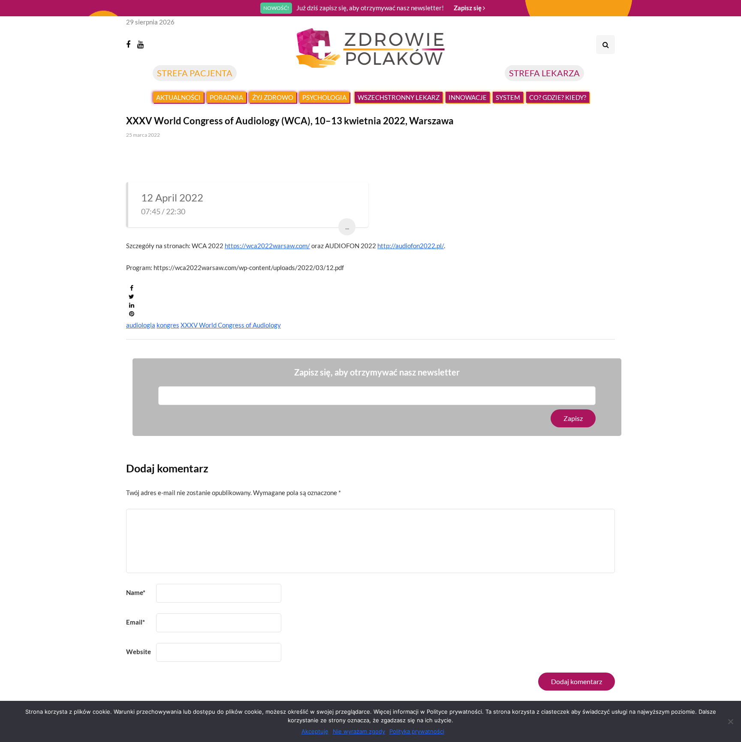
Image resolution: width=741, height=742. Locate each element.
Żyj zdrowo (272, 97)
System (508, 97)
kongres (168, 325)
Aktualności (178, 97)
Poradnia (226, 97)
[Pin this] (131, 313)
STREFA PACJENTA (194, 73)
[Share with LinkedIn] (131, 305)
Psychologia (324, 97)
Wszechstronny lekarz (399, 97)
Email (135, 622)
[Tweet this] (131, 296)
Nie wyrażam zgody (359, 731)
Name (135, 592)
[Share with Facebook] (131, 288)
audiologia (140, 325)
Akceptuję (314, 731)
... (347, 226)
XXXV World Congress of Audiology (231, 325)
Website (138, 651)
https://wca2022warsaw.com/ (267, 245)
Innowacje (468, 97)
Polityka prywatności (416, 731)
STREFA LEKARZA (544, 73)
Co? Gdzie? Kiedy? (557, 97)
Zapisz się (468, 8)
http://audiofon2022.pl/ (410, 245)
